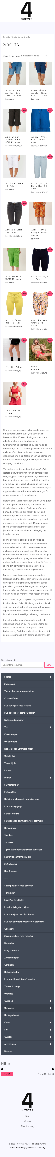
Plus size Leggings (13, 806)
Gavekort (8, 929)
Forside (6, 37)
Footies (8, 770)
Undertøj (8, 993)
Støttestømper (11, 785)
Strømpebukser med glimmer (18, 885)
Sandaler (8, 842)
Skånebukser (10, 864)
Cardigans (9, 965)
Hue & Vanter (10, 871)
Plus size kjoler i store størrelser (19, 713)
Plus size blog (27, 1126)
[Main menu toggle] (6, 11)
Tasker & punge (12, 986)
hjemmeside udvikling (35, 1147)
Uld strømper (10, 741)
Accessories (27, 1044)
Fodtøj (27, 677)
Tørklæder (9, 893)
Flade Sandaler (11, 813)
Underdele (27, 1008)
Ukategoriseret (11, 1015)
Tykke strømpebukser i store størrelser (23, 849)
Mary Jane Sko (11, 950)
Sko (6, 878)
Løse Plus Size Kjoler (14, 900)
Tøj (27, 727)
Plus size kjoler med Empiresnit (19, 914)
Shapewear (9, 684)
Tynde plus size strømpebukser (19, 691)
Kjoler (27, 1022)
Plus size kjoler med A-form (17, 705)
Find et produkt (8, 660)
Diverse (8, 1051)
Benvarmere (10, 828)
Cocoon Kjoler (11, 698)
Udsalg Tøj (9, 756)
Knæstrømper (11, 734)
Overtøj (27, 1037)
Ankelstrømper (11, 957)
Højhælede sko (11, 972)
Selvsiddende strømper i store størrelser (23, 821)
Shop (27, 1116)
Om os (27, 1121)
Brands (27, 777)
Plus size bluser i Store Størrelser (19, 979)
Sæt (27, 1029)
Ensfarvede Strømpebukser (17, 857)
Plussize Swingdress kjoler (16, 907)
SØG (49, 665)
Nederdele (9, 943)
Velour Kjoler (10, 763)
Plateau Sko (10, 792)
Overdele (27, 1001)
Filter (7, 1074)
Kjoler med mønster (13, 720)
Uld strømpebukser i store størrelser (21, 799)
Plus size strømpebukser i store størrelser (24, 921)
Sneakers (8, 835)
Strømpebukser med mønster (18, 936)
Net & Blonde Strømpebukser (18, 749)
